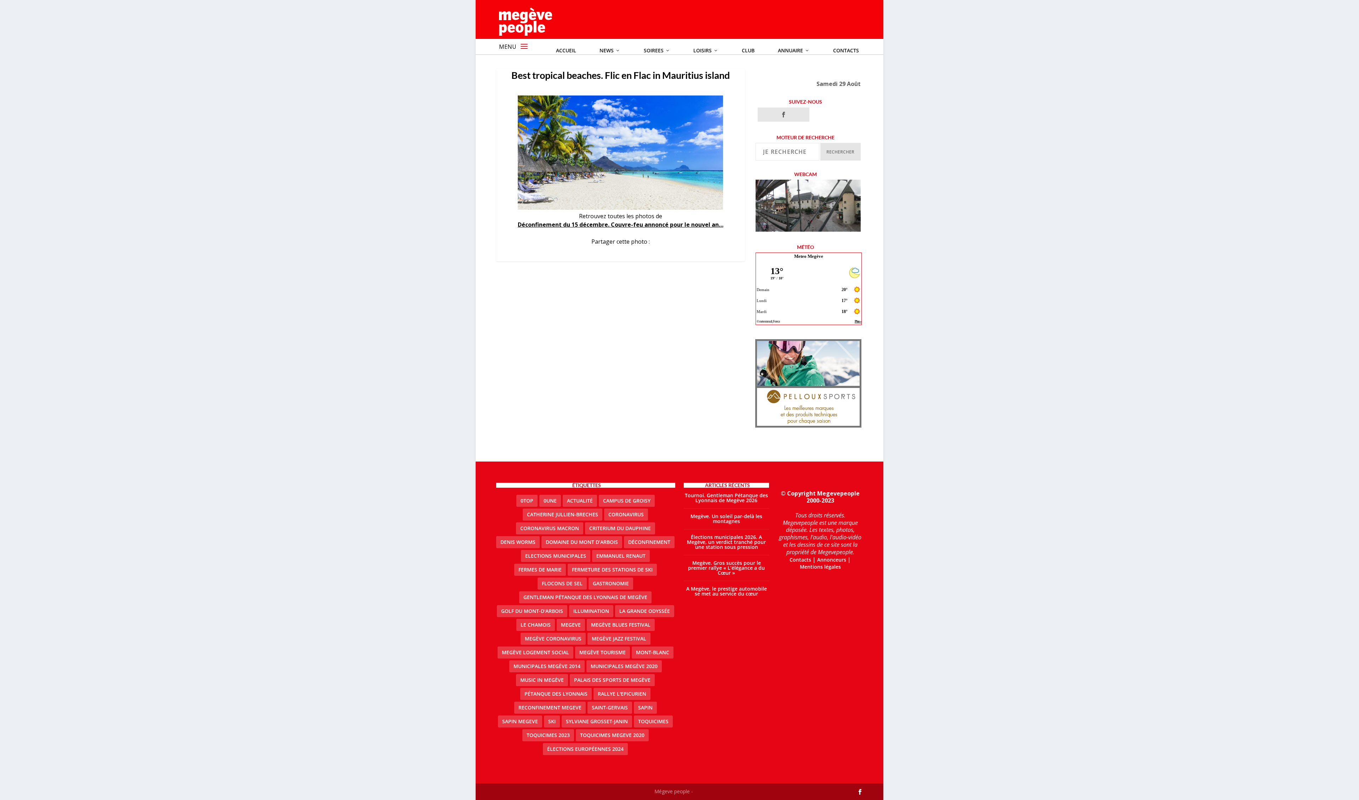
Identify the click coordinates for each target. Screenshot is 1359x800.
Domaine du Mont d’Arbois (582, 542)
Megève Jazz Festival (619, 638)
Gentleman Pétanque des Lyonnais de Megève (585, 597)
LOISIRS (702, 50)
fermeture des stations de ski (612, 569)
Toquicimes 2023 (548, 735)
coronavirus (626, 514)
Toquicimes (653, 721)
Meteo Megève (808, 256)
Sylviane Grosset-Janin (597, 721)
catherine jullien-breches (562, 514)
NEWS (607, 50)
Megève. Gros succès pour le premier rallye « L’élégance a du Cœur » (726, 568)
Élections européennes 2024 (585, 749)
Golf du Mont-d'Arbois (532, 611)
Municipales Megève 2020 (624, 666)
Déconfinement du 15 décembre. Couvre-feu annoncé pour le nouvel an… (620, 224)
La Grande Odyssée (644, 611)
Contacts (846, 50)
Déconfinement (649, 542)
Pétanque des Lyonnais (555, 693)
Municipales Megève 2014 (547, 666)
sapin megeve (520, 721)
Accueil (566, 50)
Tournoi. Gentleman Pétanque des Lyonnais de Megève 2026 (726, 498)
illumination (591, 611)
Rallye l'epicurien (622, 693)
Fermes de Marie (540, 569)
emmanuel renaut (621, 555)
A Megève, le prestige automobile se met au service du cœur (726, 591)
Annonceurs (831, 559)
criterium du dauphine (620, 528)
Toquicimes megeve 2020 (612, 735)
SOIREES (654, 50)
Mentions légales (820, 566)
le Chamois (536, 624)
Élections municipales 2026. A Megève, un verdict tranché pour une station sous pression (726, 542)
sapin (645, 707)
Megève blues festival (620, 624)
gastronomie (611, 583)
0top (527, 500)
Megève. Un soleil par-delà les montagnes (726, 518)
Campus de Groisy (626, 500)
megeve (571, 624)
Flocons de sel (562, 583)
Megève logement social (535, 652)
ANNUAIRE (790, 50)
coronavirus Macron (549, 528)
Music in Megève (542, 680)
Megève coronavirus (553, 638)
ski (552, 721)
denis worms (517, 542)
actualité (580, 500)
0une (550, 500)
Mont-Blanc (652, 652)
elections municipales (555, 555)
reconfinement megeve (549, 707)
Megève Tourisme (602, 652)
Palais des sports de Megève (612, 680)
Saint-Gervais (610, 707)
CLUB (748, 50)
